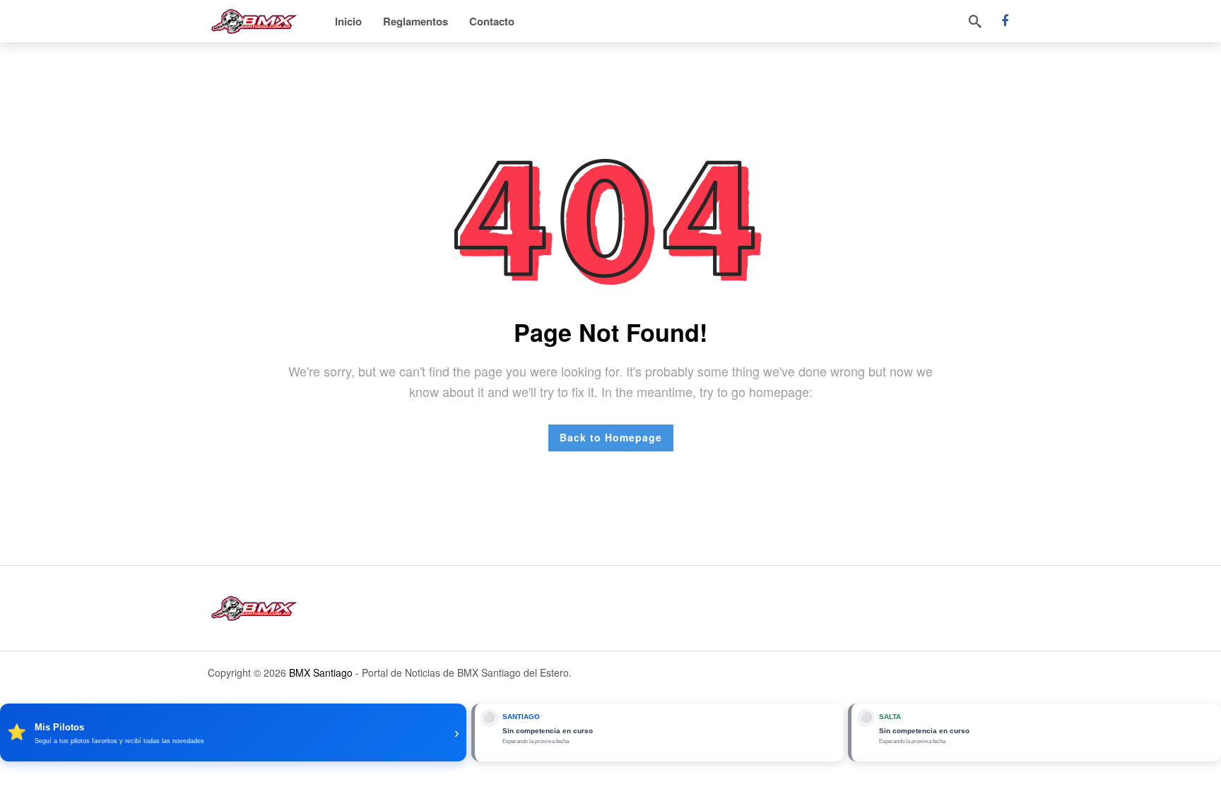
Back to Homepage (611, 437)
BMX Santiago (321, 672)
